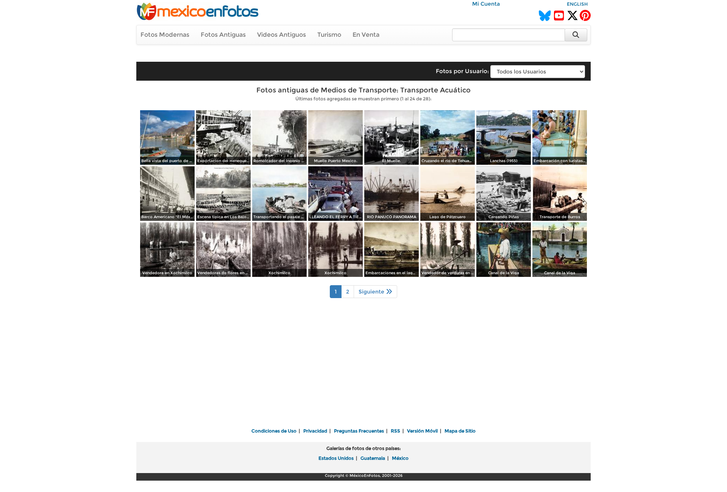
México (400, 458)
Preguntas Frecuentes (359, 431)
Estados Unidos (336, 458)
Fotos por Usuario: (462, 71)
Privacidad (315, 431)
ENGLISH (577, 4)
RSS (395, 431)
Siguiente (372, 291)
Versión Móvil (422, 431)
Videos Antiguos (281, 34)
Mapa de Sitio (460, 431)
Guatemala (372, 458)
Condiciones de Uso (273, 431)
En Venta (366, 34)
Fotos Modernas (164, 34)
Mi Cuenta (486, 3)
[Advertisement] (363, 368)
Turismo (329, 34)
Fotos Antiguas (223, 34)
